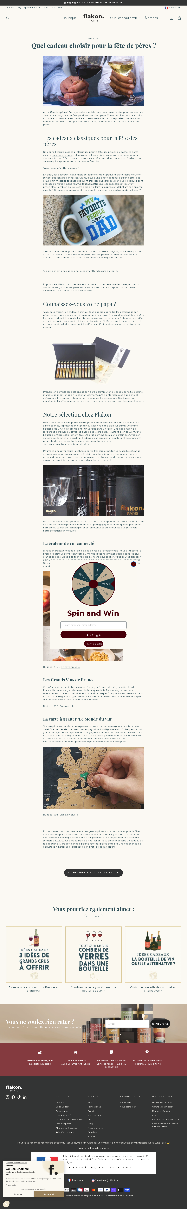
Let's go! (93, 634)
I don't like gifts (93, 643)
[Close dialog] (133, 564)
